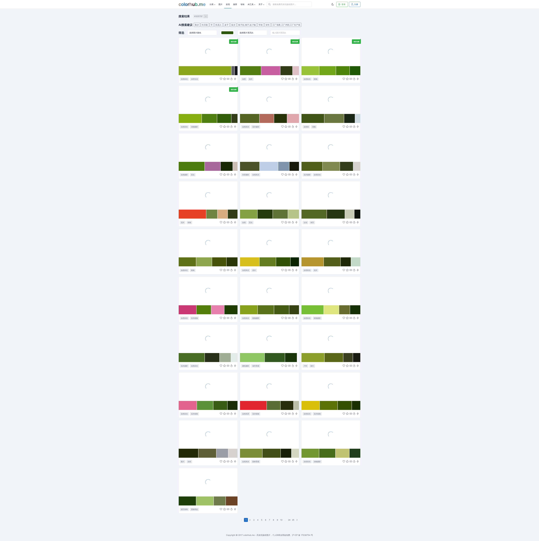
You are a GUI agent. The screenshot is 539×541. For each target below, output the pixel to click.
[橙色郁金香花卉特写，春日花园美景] (208, 195)
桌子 (226, 25)
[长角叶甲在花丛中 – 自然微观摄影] (208, 147)
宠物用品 (194, 509)
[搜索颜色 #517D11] (250, 70)
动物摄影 (194, 127)
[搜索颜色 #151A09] (294, 166)
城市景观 (255, 366)
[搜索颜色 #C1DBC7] (355, 261)
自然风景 (245, 414)
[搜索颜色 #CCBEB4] (235, 166)
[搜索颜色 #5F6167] (233, 70)
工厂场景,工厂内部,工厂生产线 (286, 25)
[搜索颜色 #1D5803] (355, 70)
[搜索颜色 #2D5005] (283, 261)
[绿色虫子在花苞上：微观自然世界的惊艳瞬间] (269, 195)
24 (289, 520)
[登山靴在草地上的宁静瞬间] (331, 339)
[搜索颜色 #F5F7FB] (298, 357)
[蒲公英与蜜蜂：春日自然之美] (269, 243)
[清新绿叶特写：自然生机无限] (331, 52)
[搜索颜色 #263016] (212, 357)
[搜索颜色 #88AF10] (190, 118)
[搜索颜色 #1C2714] (349, 118)
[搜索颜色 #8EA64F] (204, 261)
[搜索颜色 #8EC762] (252, 357)
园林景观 (255, 462)
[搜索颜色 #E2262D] (253, 405)
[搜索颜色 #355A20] (275, 357)
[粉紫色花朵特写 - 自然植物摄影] (269, 52)
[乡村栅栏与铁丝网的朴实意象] (208, 52)
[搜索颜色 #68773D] (334, 118)
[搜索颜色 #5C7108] (329, 405)
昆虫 (192, 175)
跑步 (197, 25)
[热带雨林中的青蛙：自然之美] (208, 100)
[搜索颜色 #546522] (250, 118)
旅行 (312, 366)
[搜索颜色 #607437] (280, 214)
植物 (315, 79)
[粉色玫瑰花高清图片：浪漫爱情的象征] (208, 291)
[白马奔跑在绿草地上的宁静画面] (331, 100)
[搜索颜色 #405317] (313, 118)
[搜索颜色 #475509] (219, 261)
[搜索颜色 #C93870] (188, 309)
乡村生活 (194, 79)
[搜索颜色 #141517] (236, 70)
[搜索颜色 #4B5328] (250, 166)
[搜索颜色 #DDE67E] (331, 309)
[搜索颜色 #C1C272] (343, 453)
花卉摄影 (255, 127)
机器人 (218, 25)
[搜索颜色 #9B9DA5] (222, 453)
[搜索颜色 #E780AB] (217, 309)
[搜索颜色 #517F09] (204, 309)
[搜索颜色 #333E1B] (346, 166)
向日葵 (205, 25)
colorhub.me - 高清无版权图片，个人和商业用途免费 (266, 535)
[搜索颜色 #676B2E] (344, 309)
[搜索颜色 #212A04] (188, 453)
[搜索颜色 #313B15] (286, 70)
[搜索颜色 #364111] (294, 309)
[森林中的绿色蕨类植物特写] (269, 291)
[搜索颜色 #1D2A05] (346, 261)
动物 (314, 127)
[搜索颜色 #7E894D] (331, 166)
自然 (244, 79)
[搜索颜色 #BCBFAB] (296, 405)
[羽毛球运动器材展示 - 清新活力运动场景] (331, 195)
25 (293, 520)
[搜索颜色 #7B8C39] (251, 453)
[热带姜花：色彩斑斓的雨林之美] (269, 386)
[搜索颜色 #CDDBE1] (357, 118)
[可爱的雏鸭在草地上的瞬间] (331, 434)
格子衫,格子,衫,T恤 (247, 25)
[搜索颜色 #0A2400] (295, 261)
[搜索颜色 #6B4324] (231, 500)
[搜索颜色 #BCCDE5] (269, 166)
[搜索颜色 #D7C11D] (250, 261)
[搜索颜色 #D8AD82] (223, 214)
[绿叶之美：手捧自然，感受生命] (331, 291)
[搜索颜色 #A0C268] (205, 500)
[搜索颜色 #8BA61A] (205, 70)
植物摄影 (255, 318)
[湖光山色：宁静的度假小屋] (269, 147)
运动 (305, 222)
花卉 (250, 79)
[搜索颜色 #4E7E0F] (209, 118)
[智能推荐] (231, 79)
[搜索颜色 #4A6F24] (192, 357)
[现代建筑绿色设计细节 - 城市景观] (269, 339)
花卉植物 (194, 318)
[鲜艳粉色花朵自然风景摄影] (208, 386)
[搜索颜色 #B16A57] (267, 118)
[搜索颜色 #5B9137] (205, 405)
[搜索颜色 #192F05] (232, 405)
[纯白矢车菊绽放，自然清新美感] (331, 147)
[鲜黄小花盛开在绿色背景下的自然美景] (331, 386)
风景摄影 (245, 175)
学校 (261, 25)
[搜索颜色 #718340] (212, 214)
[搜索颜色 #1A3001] (356, 405)
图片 (182, 462)
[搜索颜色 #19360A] (291, 357)
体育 (312, 222)
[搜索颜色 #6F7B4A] (220, 500)
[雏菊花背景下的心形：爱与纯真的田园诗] (208, 339)
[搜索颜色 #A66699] (213, 166)
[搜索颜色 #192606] (227, 166)
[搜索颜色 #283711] (336, 214)
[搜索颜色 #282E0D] (287, 405)
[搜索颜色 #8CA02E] (313, 357)
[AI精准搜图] (235, 79)
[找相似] (228, 79)
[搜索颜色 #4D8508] (343, 70)
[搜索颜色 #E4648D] (188, 405)
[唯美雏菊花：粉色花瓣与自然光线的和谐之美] (269, 100)
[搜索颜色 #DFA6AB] (293, 118)
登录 (343, 4)
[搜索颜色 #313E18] (234, 118)
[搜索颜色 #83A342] (248, 214)
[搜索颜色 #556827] (314, 214)
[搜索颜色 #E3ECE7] (234, 357)
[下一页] (297, 520)
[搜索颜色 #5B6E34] (274, 405)
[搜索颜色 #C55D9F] (270, 70)
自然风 (306, 127)
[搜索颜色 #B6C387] (293, 214)
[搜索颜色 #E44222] (192, 214)
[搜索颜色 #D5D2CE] (356, 166)
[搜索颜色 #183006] (355, 309)
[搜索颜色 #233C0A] (265, 214)
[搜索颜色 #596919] (334, 357)
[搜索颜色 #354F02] (345, 405)
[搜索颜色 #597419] (266, 309)
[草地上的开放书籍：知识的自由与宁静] (208, 434)
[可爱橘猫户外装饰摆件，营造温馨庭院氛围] (208, 482)
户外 (305, 366)
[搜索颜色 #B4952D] (313, 261)
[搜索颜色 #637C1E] (268, 261)
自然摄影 (184, 175)
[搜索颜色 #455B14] (281, 309)
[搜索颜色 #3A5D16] (220, 405)
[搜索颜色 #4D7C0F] (192, 166)
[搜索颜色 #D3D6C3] (295, 453)
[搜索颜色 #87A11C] (249, 309)
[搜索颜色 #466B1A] (327, 453)
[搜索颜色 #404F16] (271, 453)
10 (281, 520)
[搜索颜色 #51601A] (312, 166)
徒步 (233, 25)
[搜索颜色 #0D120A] (357, 214)
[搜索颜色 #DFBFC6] (296, 70)
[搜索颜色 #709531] (310, 453)
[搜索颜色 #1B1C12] (356, 357)
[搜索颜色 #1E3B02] (230, 309)
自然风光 (184, 79)
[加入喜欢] (221, 79)
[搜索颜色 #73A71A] (327, 70)
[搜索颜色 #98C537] (310, 70)
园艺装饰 (184, 509)
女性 (268, 25)
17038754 (305, 535)
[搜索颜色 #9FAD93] (225, 357)
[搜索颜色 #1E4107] (187, 500)
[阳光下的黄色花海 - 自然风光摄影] (331, 243)
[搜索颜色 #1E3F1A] (355, 453)
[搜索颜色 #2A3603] (232, 261)
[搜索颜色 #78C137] (313, 309)
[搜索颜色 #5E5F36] (207, 453)
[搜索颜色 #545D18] (332, 261)
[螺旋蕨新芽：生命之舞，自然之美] (208, 243)
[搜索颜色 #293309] (280, 118)
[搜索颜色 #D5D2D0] (233, 453)
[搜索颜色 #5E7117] (187, 261)
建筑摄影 (245, 366)
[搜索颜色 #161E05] (286, 453)
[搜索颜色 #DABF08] (311, 405)
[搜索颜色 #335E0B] (224, 118)
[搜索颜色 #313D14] (232, 214)
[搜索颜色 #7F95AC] (283, 166)
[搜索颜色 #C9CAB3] (349, 214)
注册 (356, 4)
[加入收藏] (224, 79)
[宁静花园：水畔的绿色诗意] (269, 434)
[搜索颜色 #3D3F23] (348, 357)
